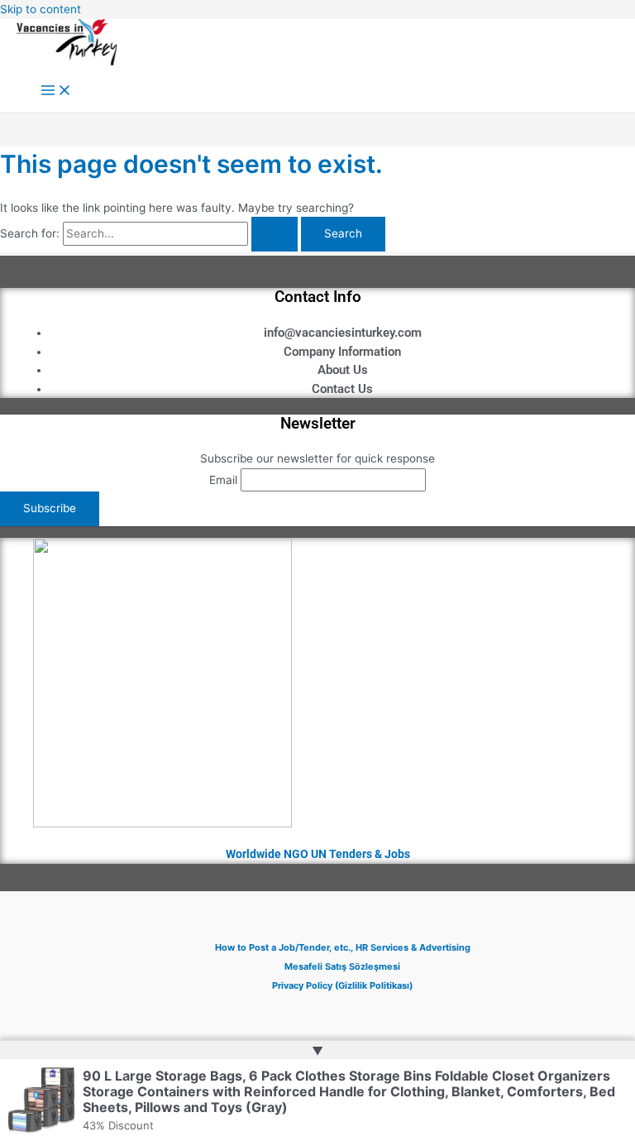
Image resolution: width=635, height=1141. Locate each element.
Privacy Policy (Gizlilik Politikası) (342, 985)
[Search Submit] (274, 234)
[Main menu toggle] (56, 91)
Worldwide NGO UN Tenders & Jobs (318, 854)
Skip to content (40, 9)
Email (223, 480)
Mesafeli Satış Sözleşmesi (342, 966)
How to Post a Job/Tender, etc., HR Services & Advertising (342, 947)
